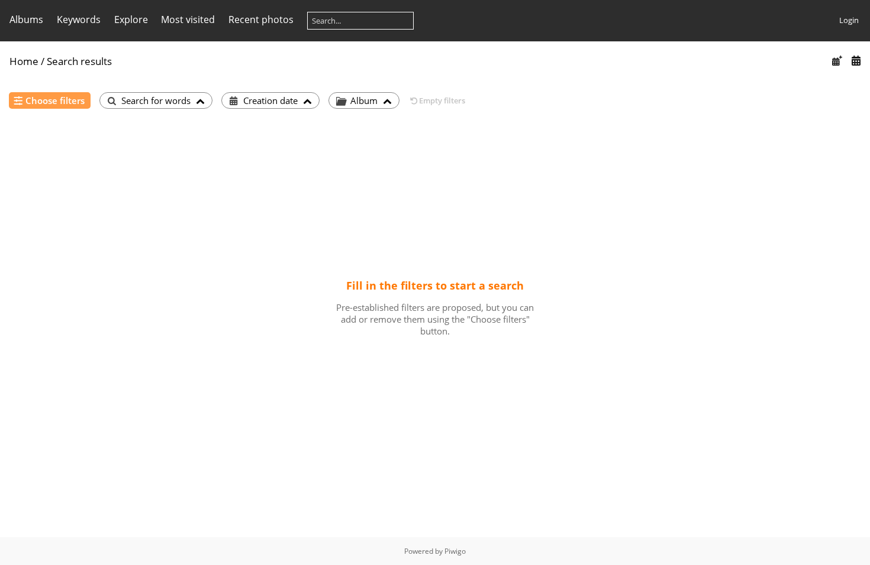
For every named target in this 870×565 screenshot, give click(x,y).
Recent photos (261, 19)
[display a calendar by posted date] (837, 60)
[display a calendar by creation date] (856, 60)
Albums (26, 19)
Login (849, 20)
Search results (79, 61)
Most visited (188, 19)
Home (23, 61)
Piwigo (455, 551)
